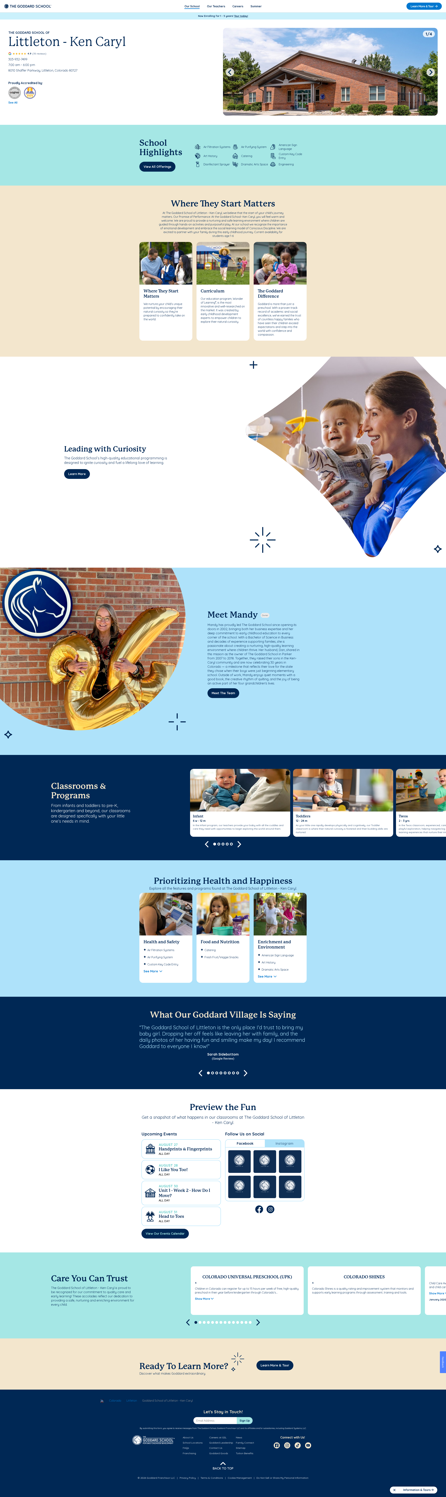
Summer (256, 6)
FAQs (186, 1447)
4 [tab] (227, 844)
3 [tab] (223, 844)
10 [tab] (233, 1322)
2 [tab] (218, 844)
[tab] (245, 1143)
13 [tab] (246, 1322)
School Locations (193, 1442)
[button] (181, 1149)
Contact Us (215, 1447)
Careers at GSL (217, 1437)
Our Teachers (216, 6)
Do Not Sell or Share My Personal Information (282, 1477)
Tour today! (241, 16)
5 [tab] (231, 844)
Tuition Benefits (244, 1453)
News (239, 1437)
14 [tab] (250, 1322)
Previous (230, 72)
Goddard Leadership (221, 1442)
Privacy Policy (188, 1477)
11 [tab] (237, 1322)
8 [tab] (237, 1073)
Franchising (189, 1453)
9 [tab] (229, 1322)
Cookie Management (240, 1477)
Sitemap (240, 1447)
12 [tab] (241, 1322)
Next (431, 72)
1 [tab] (214, 844)
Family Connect (245, 1442)
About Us (188, 1437)
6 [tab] (229, 1073)
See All (12, 102)
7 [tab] (233, 1073)
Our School (192, 6)
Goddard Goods (218, 1453)
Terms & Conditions (212, 1477)
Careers (237, 6)
